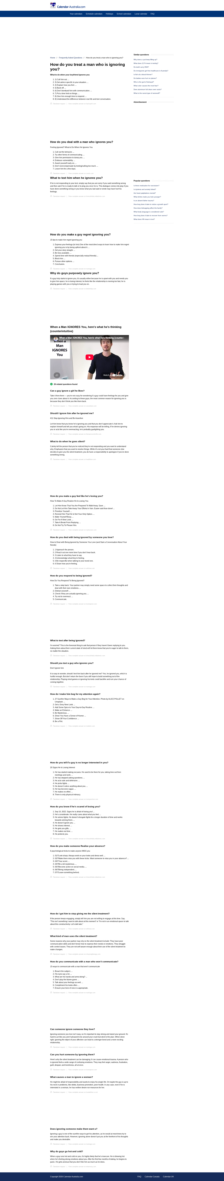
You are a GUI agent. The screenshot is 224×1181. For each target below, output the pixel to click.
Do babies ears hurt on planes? (145, 78)
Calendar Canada (152, 1177)
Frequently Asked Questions (70, 58)
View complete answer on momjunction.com (83, 799)
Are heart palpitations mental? (145, 193)
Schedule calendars (94, 14)
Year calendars (76, 14)
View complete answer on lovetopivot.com (82, 604)
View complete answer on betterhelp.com (82, 289)
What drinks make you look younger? (147, 197)
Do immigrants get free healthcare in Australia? (151, 71)
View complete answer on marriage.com (81, 269)
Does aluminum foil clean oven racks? (148, 89)
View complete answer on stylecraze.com (82, 530)
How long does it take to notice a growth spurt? (151, 204)
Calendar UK (168, 1177)
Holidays (109, 14)
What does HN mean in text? (144, 219)
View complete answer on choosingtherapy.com (84, 954)
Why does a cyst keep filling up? (145, 59)
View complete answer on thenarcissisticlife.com (84, 434)
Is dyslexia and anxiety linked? (145, 189)
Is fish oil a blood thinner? (143, 74)
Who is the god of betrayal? (144, 82)
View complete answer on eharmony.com (82, 1166)
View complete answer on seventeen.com (82, 406)
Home (52, 58)
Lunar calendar (141, 14)
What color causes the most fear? (146, 86)
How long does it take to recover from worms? (151, 215)
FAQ (152, 14)
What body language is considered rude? (149, 212)
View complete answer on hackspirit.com (82, 104)
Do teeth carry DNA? (141, 67)
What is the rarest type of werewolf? (147, 93)
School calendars (124, 14)
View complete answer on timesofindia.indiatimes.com (86, 196)
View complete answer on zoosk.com (81, 173)
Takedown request (58, 104)
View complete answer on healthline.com (82, 459)
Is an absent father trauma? (144, 200)
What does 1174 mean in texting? (146, 63)
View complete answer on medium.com (81, 726)
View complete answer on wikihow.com (81, 568)
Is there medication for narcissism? (146, 186)
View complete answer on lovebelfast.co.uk (83, 1092)
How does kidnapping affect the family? (148, 208)
